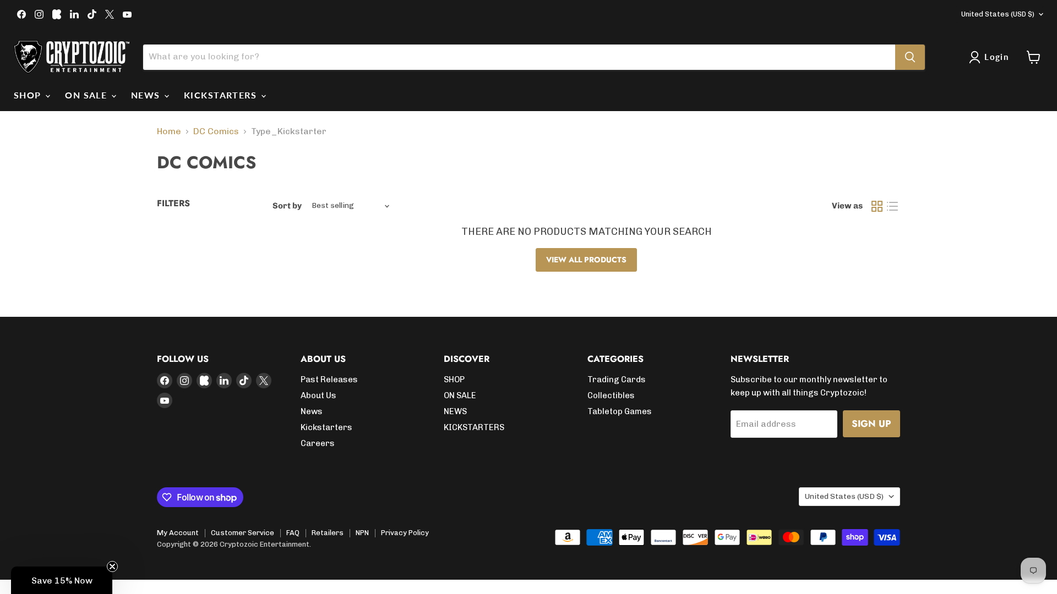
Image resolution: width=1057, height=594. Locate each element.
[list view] (892, 206)
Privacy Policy (405, 533)
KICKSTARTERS (222, 95)
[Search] (910, 57)
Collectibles (611, 395)
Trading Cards (616, 379)
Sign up (871, 423)
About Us (318, 395)
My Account (178, 533)
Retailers (328, 533)
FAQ (292, 533)
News (312, 411)
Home (169, 131)
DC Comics (216, 131)
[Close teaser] (112, 566)
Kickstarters (326, 427)
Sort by (287, 206)
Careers (318, 443)
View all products (586, 259)
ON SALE (87, 95)
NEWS (147, 95)
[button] (61, 580)
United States (997, 14)
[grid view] (877, 206)
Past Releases (329, 379)
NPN (362, 533)
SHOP (29, 95)
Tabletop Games (619, 411)
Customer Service (242, 533)
